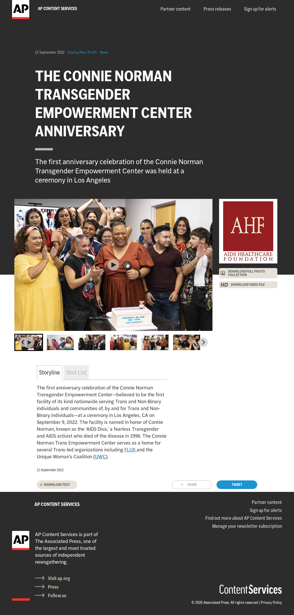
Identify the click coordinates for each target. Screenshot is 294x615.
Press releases (217, 9)
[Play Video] (113, 265)
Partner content (175, 9)
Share (192, 484)
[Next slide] (203, 342)
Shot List (76, 372)
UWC (100, 456)
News (104, 52)
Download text (57, 484)
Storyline (49, 372)
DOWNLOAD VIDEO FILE (248, 284)
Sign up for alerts (260, 9)
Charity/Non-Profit (82, 52)
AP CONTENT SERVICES (57, 504)
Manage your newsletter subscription (247, 526)
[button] (28, 342)
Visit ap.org (59, 578)
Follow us (57, 595)
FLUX (130, 450)
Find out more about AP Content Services (243, 518)
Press (53, 587)
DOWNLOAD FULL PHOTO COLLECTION (246, 273)
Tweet (237, 484)
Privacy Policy (271, 602)
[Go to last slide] (23, 342)
